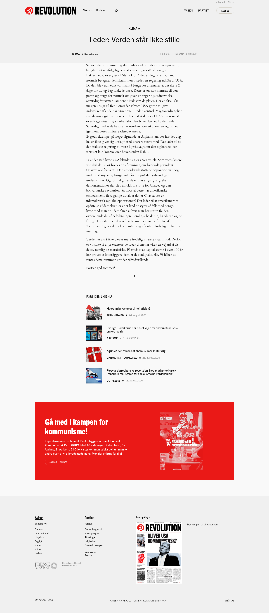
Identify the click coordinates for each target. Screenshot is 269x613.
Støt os (231, 2)
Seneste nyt (41, 523)
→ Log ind (220, 2)
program (95, 533)
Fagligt (38, 541)
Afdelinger (90, 537)
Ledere (38, 553)
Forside (88, 523)
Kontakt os (90, 552)
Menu (86, 10)
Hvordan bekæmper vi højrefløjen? (129, 308)
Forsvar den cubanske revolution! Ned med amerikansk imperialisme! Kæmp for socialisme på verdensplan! (141, 372)
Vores (88, 533)
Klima (133, 28)
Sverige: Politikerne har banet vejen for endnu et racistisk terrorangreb (142, 329)
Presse (88, 555)
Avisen (39, 517)
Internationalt (42, 533)
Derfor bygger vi (93, 529)
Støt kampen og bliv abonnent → (204, 524)
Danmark (40, 529)
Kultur (38, 545)
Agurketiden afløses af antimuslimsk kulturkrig (136, 350)
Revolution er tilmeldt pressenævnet (71, 564)
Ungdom (39, 537)
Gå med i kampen (58, 461)
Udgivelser (90, 541)
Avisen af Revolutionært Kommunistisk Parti (139, 600)
